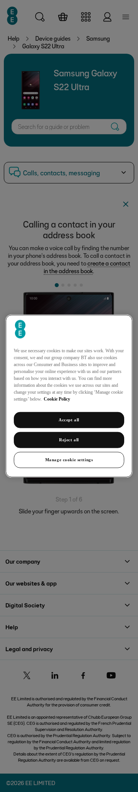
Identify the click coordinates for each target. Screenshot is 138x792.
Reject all (69, 439)
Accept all (69, 419)
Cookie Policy (57, 399)
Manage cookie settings (69, 459)
